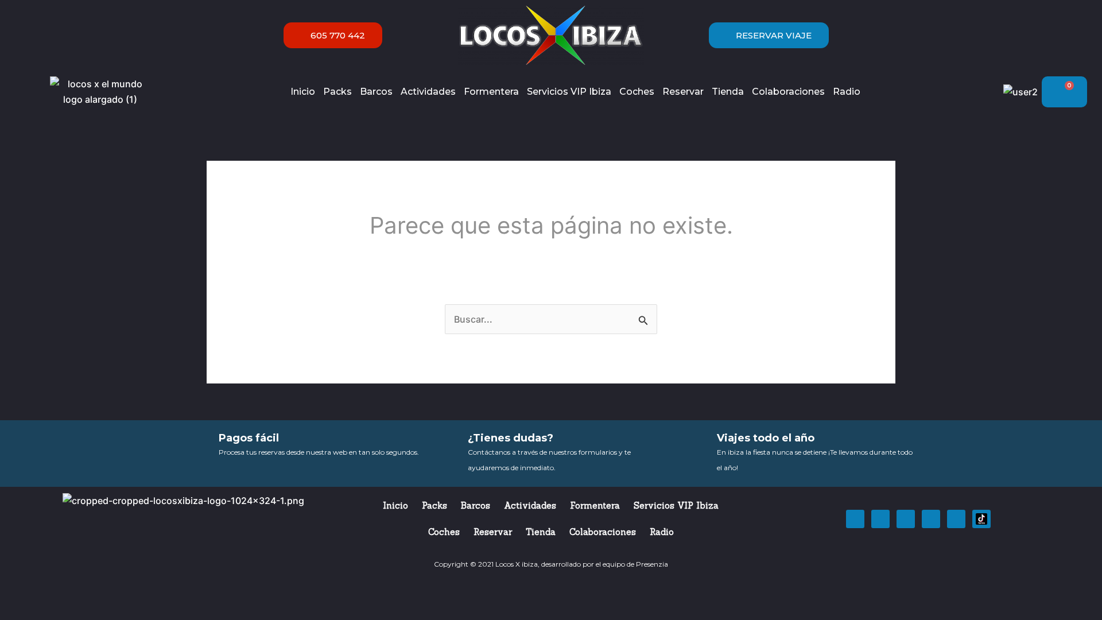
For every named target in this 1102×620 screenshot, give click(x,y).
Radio (846, 91)
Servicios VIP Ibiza (569, 91)
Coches (636, 91)
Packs (337, 91)
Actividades (428, 91)
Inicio (302, 91)
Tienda (728, 91)
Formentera (491, 91)
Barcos (376, 91)
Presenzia (652, 564)
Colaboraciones (788, 91)
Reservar (683, 91)
